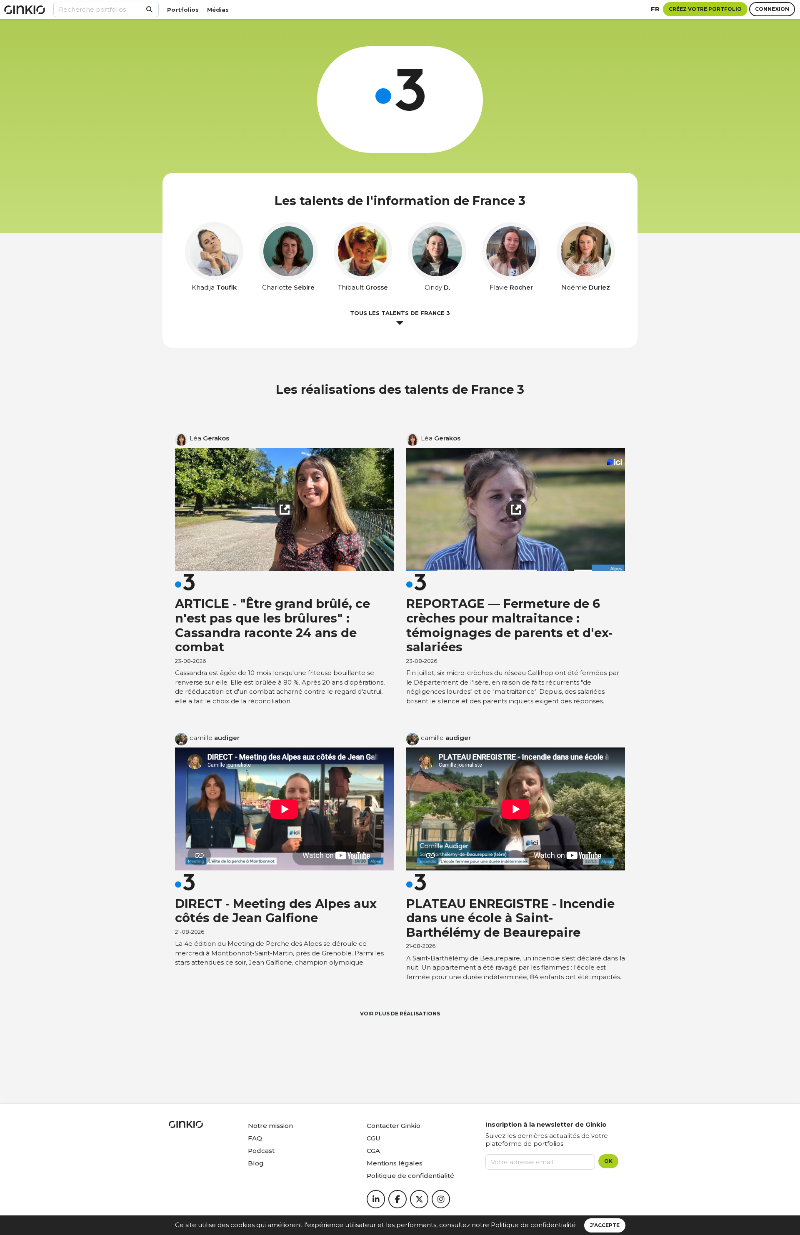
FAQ (255, 1138)
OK (608, 1161)
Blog (256, 1163)
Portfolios (183, 9)
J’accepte (605, 1225)
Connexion (772, 9)
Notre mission (270, 1126)
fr (655, 9)
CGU (373, 1138)
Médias (218, 9)
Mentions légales (394, 1163)
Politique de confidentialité (533, 1225)
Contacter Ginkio (393, 1126)
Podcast (261, 1151)
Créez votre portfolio (705, 9)
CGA (373, 1151)
